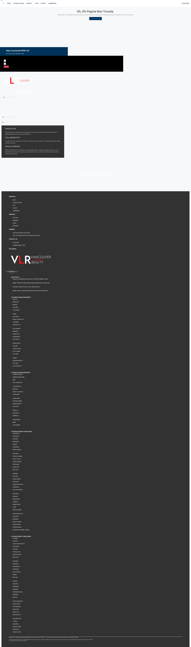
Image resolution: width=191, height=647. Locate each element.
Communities (52, 3)
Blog (36, 3)
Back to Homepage (95, 18)
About (9, 3)
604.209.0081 (185, 3)
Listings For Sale (18, 3)
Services (29, 3)
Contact (43, 3)
